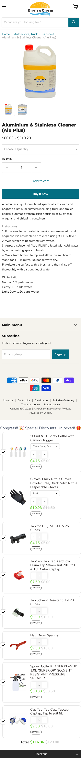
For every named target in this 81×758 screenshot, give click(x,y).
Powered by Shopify (40, 413)
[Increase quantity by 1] (36, 167)
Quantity (7, 158)
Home (6, 34)
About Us (8, 400)
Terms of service (30, 404)
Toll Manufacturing (63, 400)
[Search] (73, 22)
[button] (33, 454)
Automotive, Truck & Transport (34, 34)
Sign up (60, 354)
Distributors (41, 400)
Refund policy (52, 404)
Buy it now (40, 194)
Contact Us (24, 400)
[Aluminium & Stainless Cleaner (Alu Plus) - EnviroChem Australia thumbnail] (8, 109)
